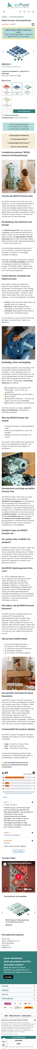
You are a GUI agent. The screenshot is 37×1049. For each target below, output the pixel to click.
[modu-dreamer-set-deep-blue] (18, 51)
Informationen (7, 998)
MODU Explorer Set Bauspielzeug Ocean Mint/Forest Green (17, 921)
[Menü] (4, 11)
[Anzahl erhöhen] (10, 111)
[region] (18, 51)
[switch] (4, 1045)
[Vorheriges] (3, 51)
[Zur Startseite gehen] (18, 5)
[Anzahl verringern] (4, 111)
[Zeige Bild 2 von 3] (18, 59)
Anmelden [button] (8, 977)
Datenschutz (26, 1015)
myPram (5, 990)
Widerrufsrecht (14, 1015)
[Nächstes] (34, 51)
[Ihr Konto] (29, 11)
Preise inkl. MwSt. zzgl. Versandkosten (11, 66)
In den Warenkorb (24, 111)
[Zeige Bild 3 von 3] (22, 59)
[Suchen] (20, 11)
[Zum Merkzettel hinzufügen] (28, 914)
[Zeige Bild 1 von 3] (15, 59)
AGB (6, 1015)
